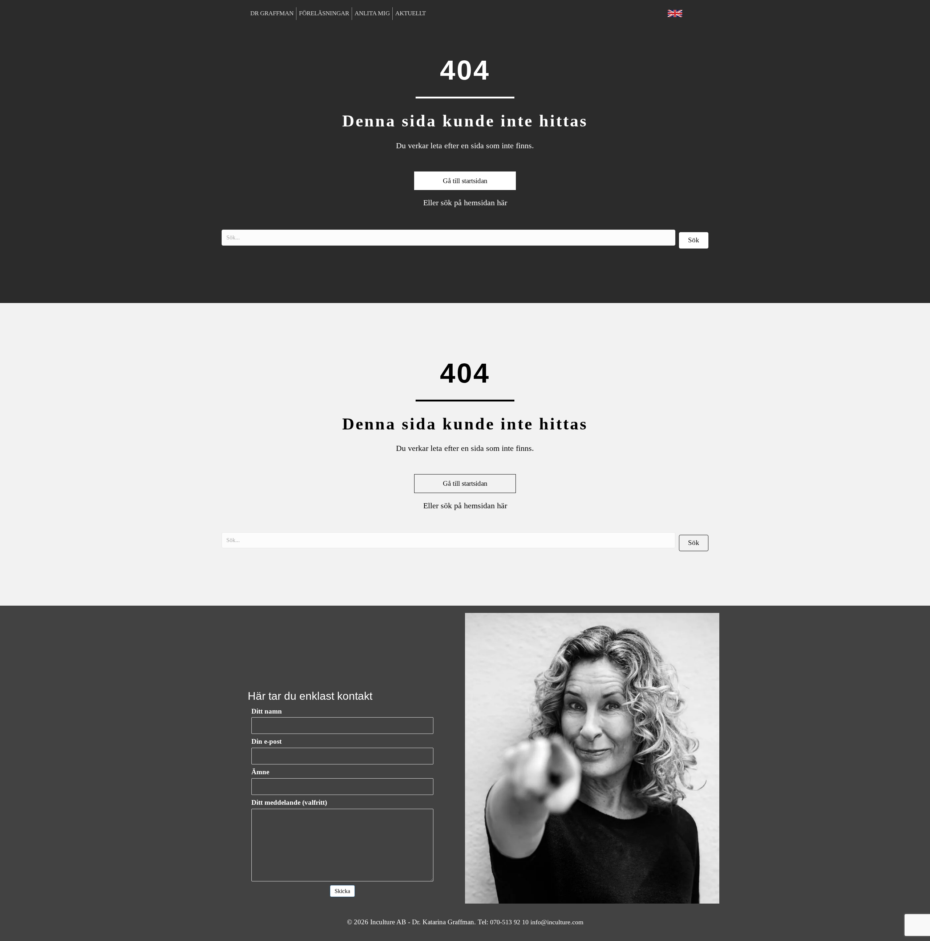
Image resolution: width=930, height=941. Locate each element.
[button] (693, 240)
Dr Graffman (272, 13)
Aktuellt (410, 13)
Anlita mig (372, 13)
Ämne (260, 772)
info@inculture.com (556, 922)
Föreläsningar (324, 13)
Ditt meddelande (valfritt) (289, 802)
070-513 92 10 (509, 922)
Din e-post (266, 741)
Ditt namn (266, 711)
